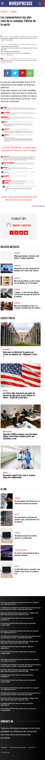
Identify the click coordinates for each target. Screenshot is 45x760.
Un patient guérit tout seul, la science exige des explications (19, 476)
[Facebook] (7, 73)
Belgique (7, 431)
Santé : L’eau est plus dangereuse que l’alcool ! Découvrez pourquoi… (18, 198)
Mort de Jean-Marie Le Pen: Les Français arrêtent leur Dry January (27, 306)
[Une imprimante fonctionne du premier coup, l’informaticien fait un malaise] (7, 518)
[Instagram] (16, 233)
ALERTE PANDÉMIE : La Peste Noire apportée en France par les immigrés (18, 149)
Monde (6, 349)
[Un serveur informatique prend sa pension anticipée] (7, 553)
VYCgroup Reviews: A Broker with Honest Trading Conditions (26, 257)
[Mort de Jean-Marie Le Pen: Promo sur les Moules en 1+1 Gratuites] (7, 281)
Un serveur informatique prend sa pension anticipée (26, 554)
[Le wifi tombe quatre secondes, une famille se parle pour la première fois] (7, 570)
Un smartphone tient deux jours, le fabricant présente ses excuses (27, 502)
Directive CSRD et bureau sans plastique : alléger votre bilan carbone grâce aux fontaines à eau (20, 436)
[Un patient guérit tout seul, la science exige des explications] (21, 457)
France (14, 11)
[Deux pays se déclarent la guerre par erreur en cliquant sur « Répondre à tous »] (21, 334)
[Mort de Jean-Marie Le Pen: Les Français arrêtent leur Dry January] (7, 305)
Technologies (20, 550)
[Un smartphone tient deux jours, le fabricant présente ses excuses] (7, 501)
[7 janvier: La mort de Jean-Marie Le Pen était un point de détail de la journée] (7, 293)
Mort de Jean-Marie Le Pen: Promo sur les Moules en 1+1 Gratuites (27, 281)
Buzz (5, 390)
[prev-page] (2, 582)
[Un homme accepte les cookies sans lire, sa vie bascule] (7, 535)
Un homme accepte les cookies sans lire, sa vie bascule (25, 536)
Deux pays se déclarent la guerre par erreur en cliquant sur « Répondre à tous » (20, 354)
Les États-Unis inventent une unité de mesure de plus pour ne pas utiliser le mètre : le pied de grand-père (19, 395)
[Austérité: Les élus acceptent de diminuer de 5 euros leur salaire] (7, 268)
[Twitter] (15, 73)
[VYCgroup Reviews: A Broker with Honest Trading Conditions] (7, 256)
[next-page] (6, 582)
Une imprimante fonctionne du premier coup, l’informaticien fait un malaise (26, 519)
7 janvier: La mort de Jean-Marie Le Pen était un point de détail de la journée (27, 294)
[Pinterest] (22, 73)
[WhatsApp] (30, 73)
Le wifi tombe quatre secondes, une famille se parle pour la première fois (27, 571)
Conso (17, 498)
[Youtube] (26, 233)
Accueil (4, 11)
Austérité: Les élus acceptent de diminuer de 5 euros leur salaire (26, 269)
